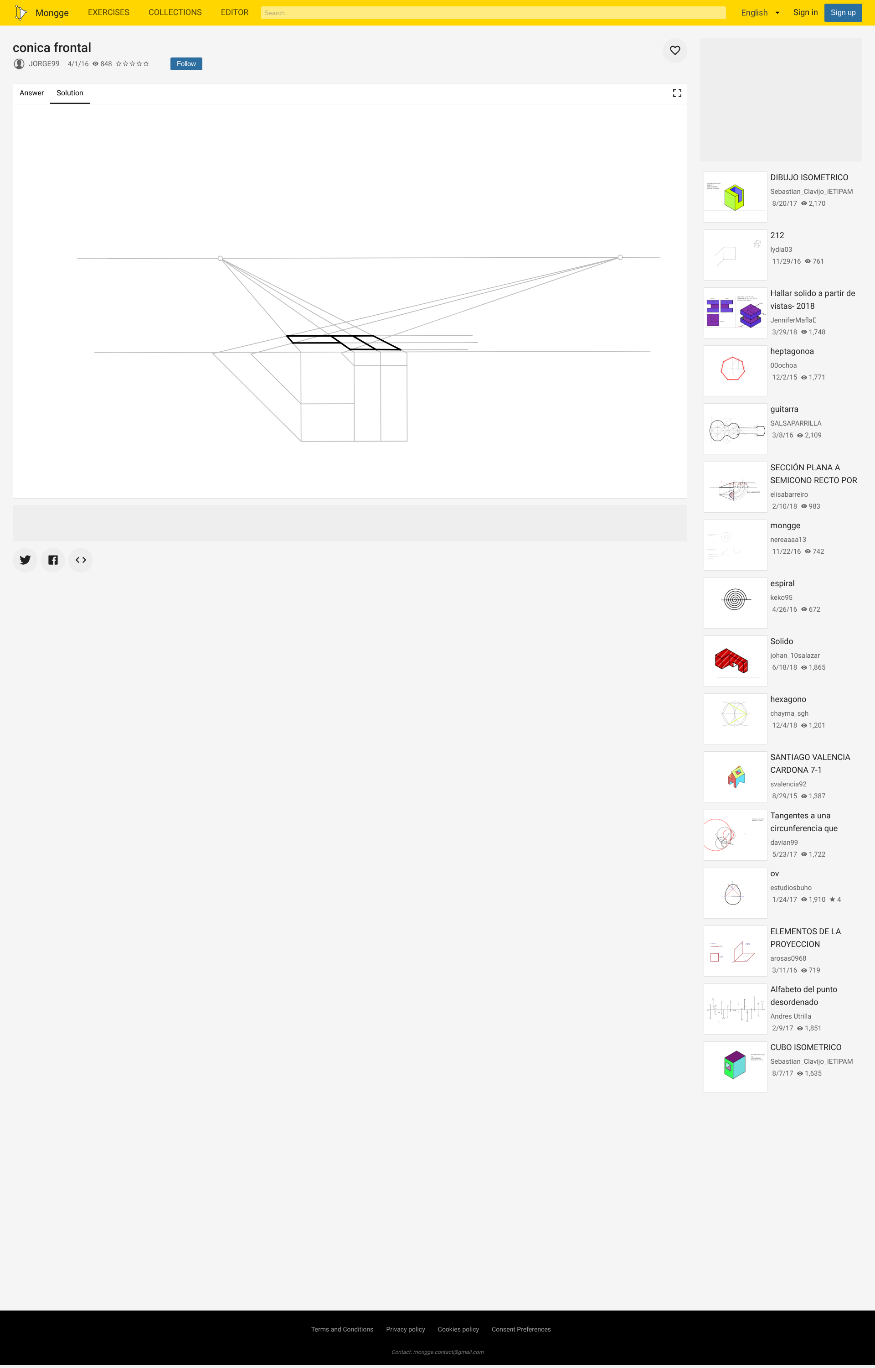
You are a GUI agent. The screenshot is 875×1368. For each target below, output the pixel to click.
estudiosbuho (791, 888)
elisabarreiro (789, 494)
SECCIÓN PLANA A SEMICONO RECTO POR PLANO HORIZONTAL (814, 480)
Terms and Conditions (342, 1329)
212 (777, 235)
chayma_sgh (790, 713)
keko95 (782, 597)
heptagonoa (792, 351)
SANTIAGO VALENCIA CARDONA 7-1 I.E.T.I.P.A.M (810, 770)
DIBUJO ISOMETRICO (810, 177)
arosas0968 (789, 958)
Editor (235, 12)
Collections (175, 12)
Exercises (108, 12)
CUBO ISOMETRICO (806, 1047)
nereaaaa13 (789, 540)
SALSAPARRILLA (796, 423)
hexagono (789, 699)
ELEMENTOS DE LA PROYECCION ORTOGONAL (806, 944)
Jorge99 (44, 63)
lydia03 (782, 249)
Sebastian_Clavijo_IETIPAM (812, 191)
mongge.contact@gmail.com (448, 1352)
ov (775, 874)
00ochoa (784, 365)
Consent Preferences (521, 1329)
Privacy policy (405, 1329)
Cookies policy (458, 1329)
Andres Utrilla (791, 1016)
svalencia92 (789, 784)
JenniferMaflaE (794, 320)
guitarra (785, 409)
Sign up (843, 12)
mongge (786, 526)
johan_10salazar (795, 655)
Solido (782, 641)
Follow (186, 64)
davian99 (784, 842)
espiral (783, 583)
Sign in (805, 12)
